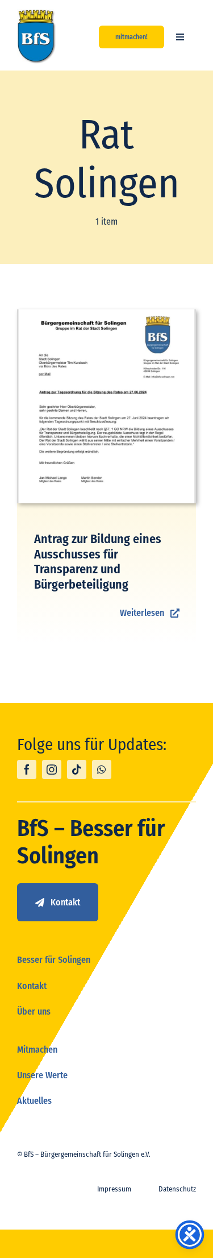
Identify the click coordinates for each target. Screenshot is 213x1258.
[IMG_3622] (106, 313)
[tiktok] (76, 769)
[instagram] (51, 769)
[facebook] (26, 769)
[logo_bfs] (36, 13)
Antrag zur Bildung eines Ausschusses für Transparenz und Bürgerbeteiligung (97, 561)
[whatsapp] (101, 769)
